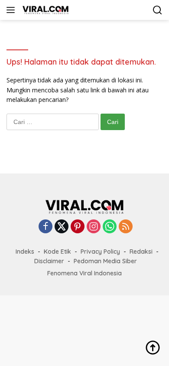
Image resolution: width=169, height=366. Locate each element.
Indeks (25, 251)
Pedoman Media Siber (105, 261)
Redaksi (141, 251)
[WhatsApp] (110, 227)
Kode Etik (57, 251)
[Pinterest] (77, 227)
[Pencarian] (157, 10)
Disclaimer (49, 261)
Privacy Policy (100, 251)
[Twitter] (61, 227)
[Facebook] (45, 227)
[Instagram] (94, 227)
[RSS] (126, 227)
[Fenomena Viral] (44, 10)
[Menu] (12, 10)
